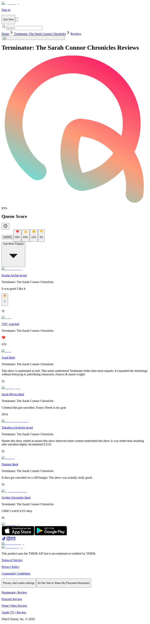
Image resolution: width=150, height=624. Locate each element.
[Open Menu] (16, 19)
